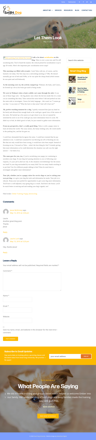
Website (6, 316)
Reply (5, 232)
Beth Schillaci (48, 407)
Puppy (26, 194)
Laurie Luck (14, 238)
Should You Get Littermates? (83, 78)
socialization (48, 57)
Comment (7, 271)
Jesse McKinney (16, 210)
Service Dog (33, 194)
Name (6, 295)
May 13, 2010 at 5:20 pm (19, 241)
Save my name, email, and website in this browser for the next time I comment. (30, 331)
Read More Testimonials (48, 416)
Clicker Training (17, 194)
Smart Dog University (39, 436)
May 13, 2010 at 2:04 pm (19, 213)
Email (6, 306)
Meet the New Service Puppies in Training (83, 90)
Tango (80, 99)
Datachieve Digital (62, 436)
